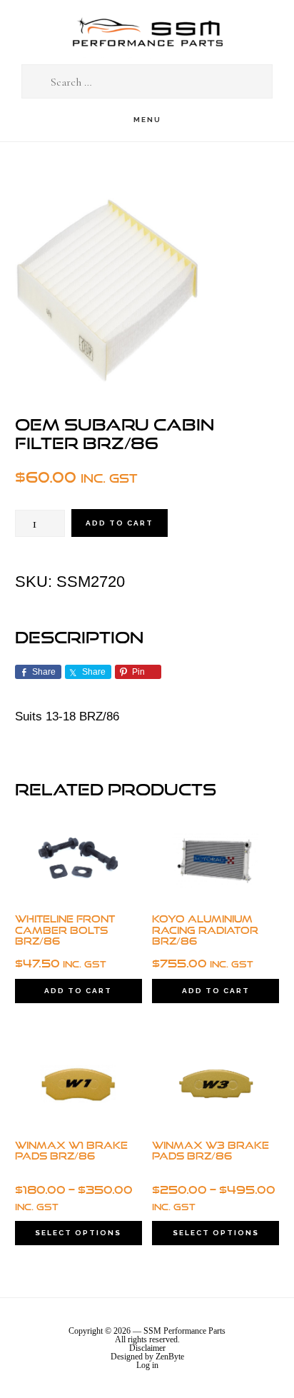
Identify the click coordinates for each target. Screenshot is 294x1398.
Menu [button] (147, 120)
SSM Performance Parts (147, 32)
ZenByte (170, 1357)
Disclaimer (147, 1348)
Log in (147, 1365)
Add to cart (119, 523)
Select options (78, 1233)
